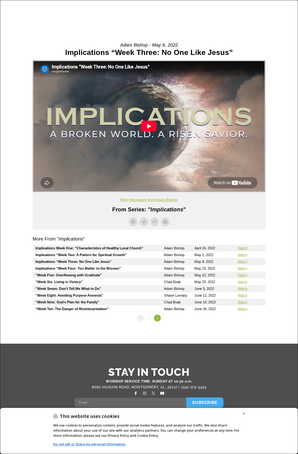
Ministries (150, 9)
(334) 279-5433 (193, 387)
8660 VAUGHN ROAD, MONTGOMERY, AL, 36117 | (136, 387)
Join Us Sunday (230, 19)
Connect (206, 9)
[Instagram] (144, 393)
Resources (262, 9)
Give (263, 19)
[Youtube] (162, 393)
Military (181, 9)
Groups (124, 9)
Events (236, 9)
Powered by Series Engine (248, 330)
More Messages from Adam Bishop (149, 200)
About (97, 9)
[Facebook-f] (136, 393)
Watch (242, 248)
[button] (282, 15)
